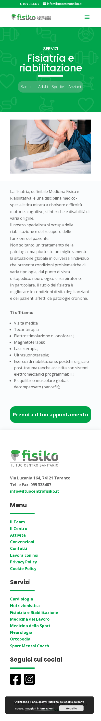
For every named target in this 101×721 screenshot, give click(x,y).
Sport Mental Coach (29, 646)
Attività (18, 535)
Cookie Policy (23, 568)
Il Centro (18, 528)
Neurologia (21, 632)
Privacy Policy (23, 562)
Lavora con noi (24, 555)
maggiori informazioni (39, 708)
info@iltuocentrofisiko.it (34, 491)
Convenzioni (22, 541)
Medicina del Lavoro (30, 619)
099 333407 (31, 4)
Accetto (71, 708)
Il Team (17, 522)
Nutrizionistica (25, 605)
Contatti (18, 548)
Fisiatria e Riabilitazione (34, 612)
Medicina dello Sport (30, 625)
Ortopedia (20, 639)
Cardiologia (21, 599)
